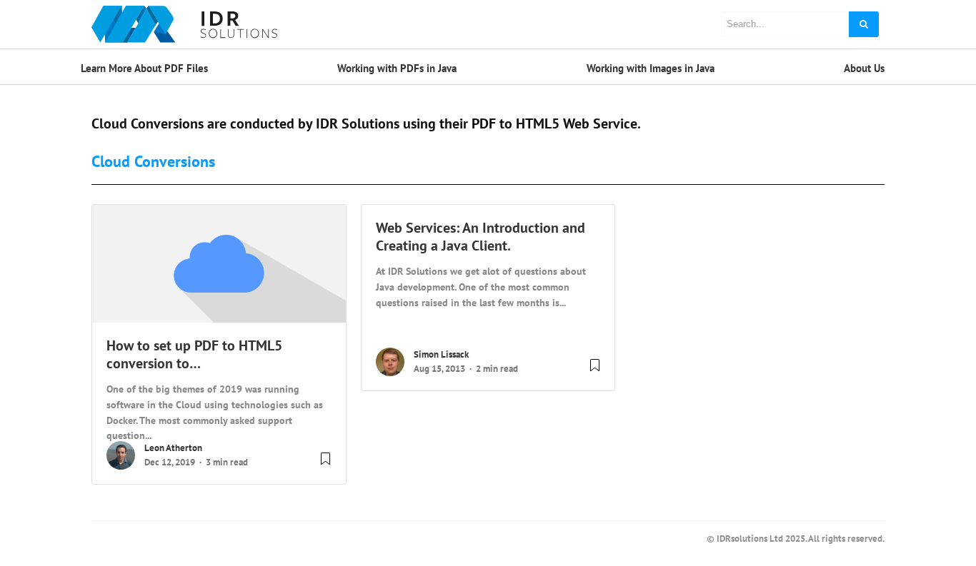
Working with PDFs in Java (397, 68)
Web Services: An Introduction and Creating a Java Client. (480, 236)
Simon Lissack (441, 354)
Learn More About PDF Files (144, 68)
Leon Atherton (173, 448)
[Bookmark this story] (325, 464)
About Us (864, 68)
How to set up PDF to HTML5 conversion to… (194, 354)
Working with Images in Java (650, 68)
